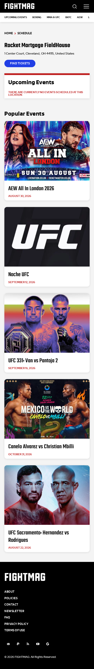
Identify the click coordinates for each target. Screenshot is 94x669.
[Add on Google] (47, 644)
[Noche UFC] (47, 237)
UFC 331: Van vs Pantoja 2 (33, 361)
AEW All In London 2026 (31, 188)
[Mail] (8, 644)
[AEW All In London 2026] (47, 151)
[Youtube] (38, 644)
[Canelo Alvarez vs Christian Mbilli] (47, 409)
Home (8, 33)
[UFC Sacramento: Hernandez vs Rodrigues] (47, 495)
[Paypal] (18, 644)
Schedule (24, 33)
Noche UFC (18, 274)
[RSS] (28, 644)
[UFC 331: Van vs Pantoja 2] (47, 323)
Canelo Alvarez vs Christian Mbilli (41, 446)
